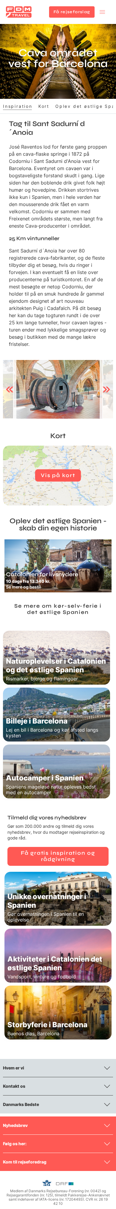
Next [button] (106, 389)
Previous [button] (9, 389)
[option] (58, 389)
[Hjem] (19, 12)
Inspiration (17, 106)
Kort (43, 106)
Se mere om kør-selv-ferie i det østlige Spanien (58, 609)
